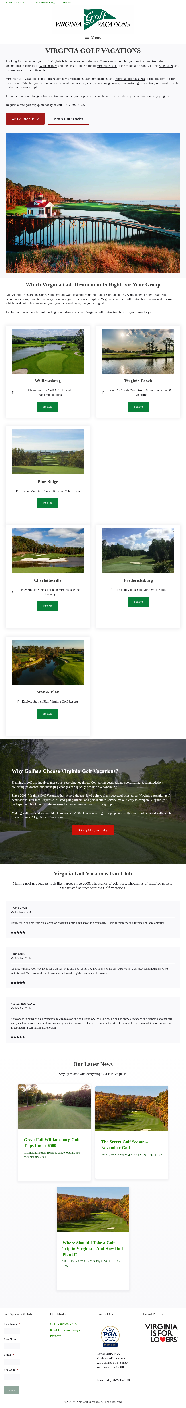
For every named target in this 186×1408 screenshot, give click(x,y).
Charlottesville (36, 70)
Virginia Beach (107, 65)
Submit (11, 1390)
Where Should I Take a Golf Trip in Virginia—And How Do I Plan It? (92, 1248)
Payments (66, 2)
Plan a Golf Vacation (68, 119)
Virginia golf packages (130, 78)
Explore (47, 406)
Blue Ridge (166, 65)
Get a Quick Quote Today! (93, 830)
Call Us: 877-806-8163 (14, 2)
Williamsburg (48, 65)
